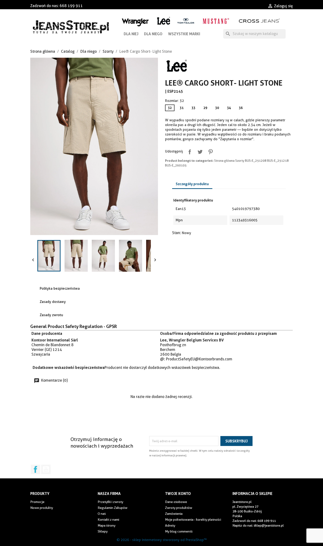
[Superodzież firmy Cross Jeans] (260, 20)
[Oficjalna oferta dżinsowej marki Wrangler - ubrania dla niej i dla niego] (136, 21)
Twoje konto (178, 493)
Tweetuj (199, 151)
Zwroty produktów (178, 508)
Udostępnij (188, 151)
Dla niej (131, 33)
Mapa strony (106, 525)
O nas (102, 513)
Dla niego (153, 33)
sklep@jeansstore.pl (269, 525)
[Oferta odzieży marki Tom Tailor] (186, 20)
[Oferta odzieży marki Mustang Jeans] (216, 20)
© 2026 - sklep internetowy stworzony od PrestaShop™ (162, 540)
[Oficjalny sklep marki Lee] (163, 20)
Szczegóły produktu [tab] (192, 184)
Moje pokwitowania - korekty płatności (193, 519)
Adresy (170, 525)
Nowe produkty (41, 508)
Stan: (176, 233)
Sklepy (103, 531)
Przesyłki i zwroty (110, 502)
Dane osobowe (176, 502)
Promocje (37, 502)
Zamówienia (174, 513)
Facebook (35, 469)
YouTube (46, 469)
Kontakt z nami (108, 519)
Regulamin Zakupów (112, 508)
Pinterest (209, 151)
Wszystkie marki (184, 33)
